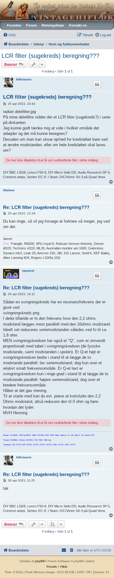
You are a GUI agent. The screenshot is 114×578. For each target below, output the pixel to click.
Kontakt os (78, 25)
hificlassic (24, 79)
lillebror (9, 190)
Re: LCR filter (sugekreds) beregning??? (46, 207)
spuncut (28, 270)
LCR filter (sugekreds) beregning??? (50, 55)
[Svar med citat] (97, 84)
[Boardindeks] (57, 10)
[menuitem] (9, 35)
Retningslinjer (53, 25)
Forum (31, 25)
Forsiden (14, 25)
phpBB (40, 561)
